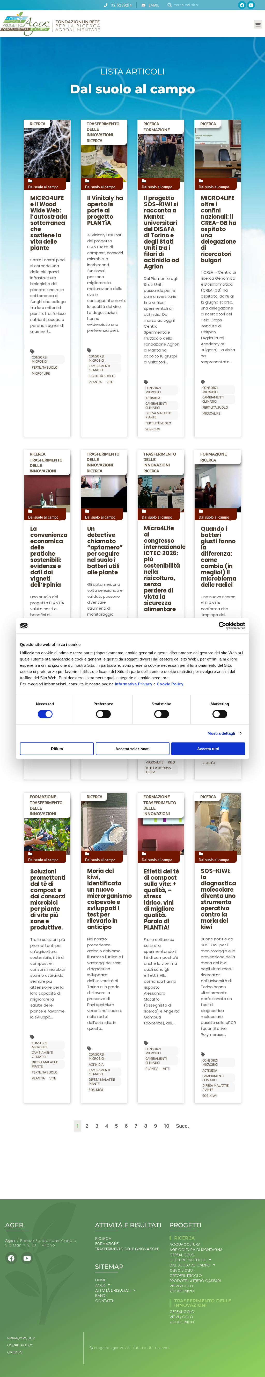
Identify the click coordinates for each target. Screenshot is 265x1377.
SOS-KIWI (152, 429)
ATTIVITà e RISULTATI (112, 1290)
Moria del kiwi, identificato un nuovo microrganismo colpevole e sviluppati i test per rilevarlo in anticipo (109, 899)
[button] (258, 24)
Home (100, 1280)
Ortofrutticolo (186, 1275)
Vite (109, 382)
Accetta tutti (208, 748)
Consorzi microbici (39, 359)
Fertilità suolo (44, 367)
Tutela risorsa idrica (158, 770)
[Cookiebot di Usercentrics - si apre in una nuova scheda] (222, 626)
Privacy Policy (21, 1338)
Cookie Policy (170, 683)
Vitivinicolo (181, 1286)
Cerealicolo (182, 1254)
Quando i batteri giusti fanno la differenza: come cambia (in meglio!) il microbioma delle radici (218, 557)
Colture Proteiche (188, 1260)
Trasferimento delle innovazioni (103, 129)
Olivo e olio (181, 1270)
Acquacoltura (185, 1244)
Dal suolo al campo (43, 859)
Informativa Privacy (133, 683)
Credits (15, 1352)
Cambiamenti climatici (99, 368)
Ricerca (38, 123)
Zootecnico (182, 1291)
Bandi (100, 1295)
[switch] (103, 714)
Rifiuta (57, 748)
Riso (171, 762)
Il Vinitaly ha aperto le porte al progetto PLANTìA (105, 210)
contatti (104, 1300)
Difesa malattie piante (158, 415)
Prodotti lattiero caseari (195, 1280)
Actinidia (152, 398)
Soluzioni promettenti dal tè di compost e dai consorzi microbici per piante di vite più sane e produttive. (47, 899)
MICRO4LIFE (41, 373)
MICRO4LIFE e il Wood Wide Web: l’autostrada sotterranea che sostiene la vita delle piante (48, 223)
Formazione (156, 129)
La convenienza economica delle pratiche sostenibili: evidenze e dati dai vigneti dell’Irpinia (48, 557)
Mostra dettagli (221, 733)
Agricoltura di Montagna (196, 1249)
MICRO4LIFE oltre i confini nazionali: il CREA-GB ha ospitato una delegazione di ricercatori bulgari (218, 229)
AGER (100, 1285)
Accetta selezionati (132, 748)
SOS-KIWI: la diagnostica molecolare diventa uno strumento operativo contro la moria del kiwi (218, 899)
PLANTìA (95, 382)
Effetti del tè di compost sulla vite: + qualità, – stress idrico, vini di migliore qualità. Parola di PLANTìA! (161, 899)
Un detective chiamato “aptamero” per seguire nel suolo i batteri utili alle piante (105, 550)
